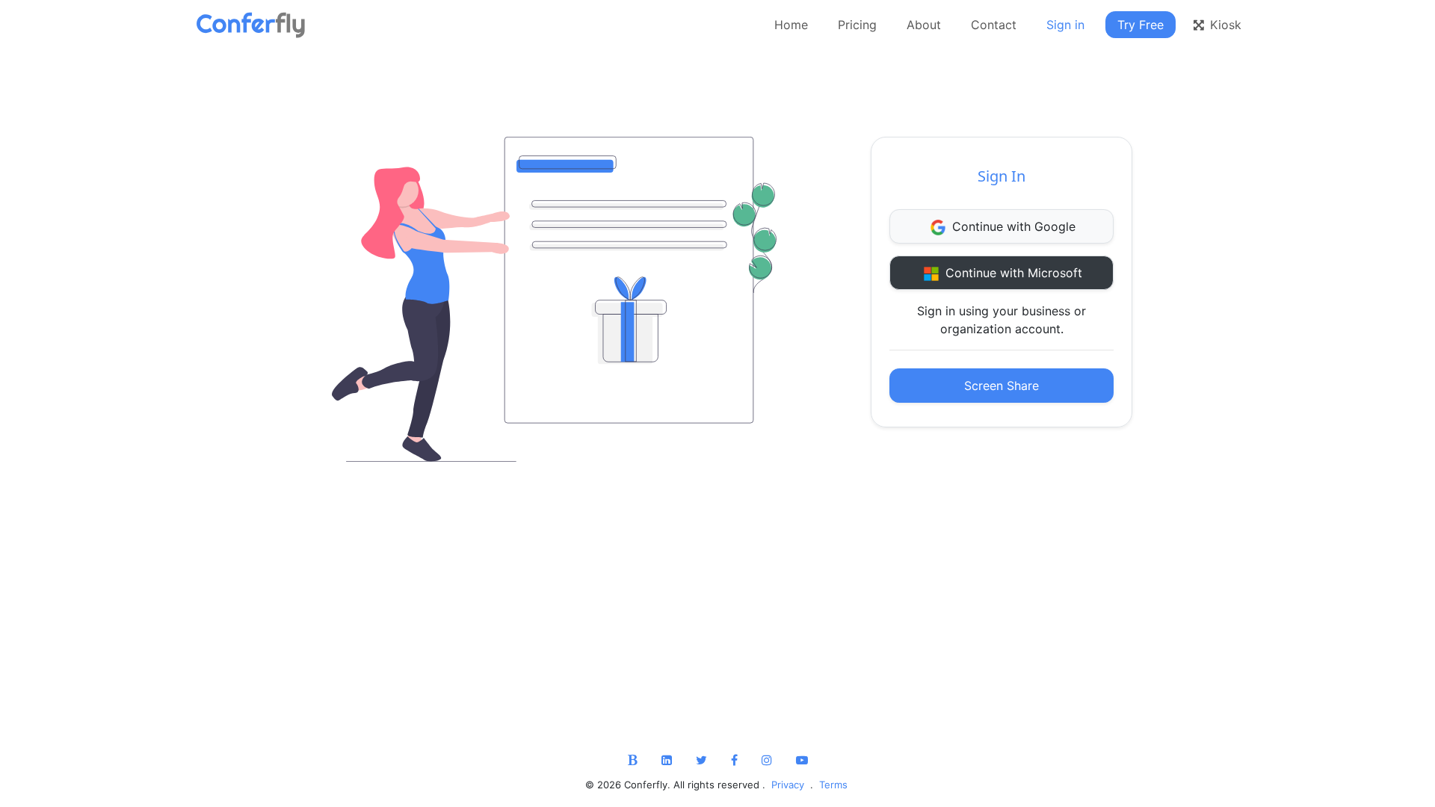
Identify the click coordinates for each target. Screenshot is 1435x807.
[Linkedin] (666, 759)
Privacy (789, 785)
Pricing (857, 24)
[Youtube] (802, 759)
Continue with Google (1012, 226)
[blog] (632, 759)
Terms (832, 785)
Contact (993, 24)
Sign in (1065, 24)
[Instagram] (767, 759)
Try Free (1140, 24)
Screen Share (1001, 385)
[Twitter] (701, 759)
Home (791, 24)
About (924, 24)
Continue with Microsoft (1012, 272)
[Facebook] (734, 759)
